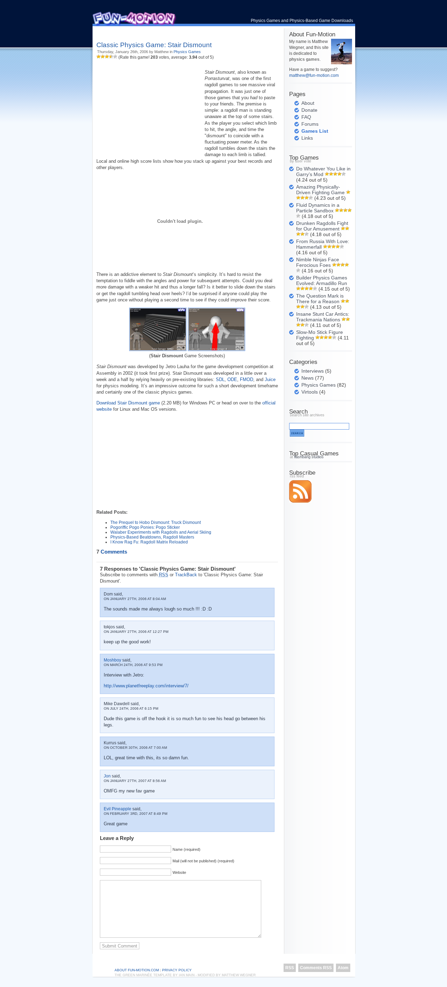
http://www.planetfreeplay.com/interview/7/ (146, 685)
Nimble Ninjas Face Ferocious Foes (317, 262)
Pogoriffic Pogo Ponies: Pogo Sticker (145, 527)
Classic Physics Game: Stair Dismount (154, 45)
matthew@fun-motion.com (314, 75)
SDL (220, 379)
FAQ (306, 117)
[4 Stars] (111, 56)
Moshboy (112, 660)
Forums (309, 124)
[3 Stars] (107, 56)
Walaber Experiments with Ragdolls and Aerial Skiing (160, 532)
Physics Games (187, 52)
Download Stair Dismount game (128, 402)
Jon (107, 776)
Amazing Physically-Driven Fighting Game (320, 189)
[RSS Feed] (300, 501)
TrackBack (186, 574)
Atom (343, 967)
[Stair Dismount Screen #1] (157, 349)
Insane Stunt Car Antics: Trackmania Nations (322, 316)
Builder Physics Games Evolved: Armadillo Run (321, 280)
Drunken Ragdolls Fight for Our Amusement (322, 226)
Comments (111, 552)
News (307, 378)
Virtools (309, 392)
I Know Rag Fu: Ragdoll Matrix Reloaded (149, 542)
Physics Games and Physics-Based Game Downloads (302, 20)
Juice (270, 379)
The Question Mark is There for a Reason (320, 298)
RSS (289, 967)
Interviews (312, 371)
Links (307, 138)
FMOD (246, 379)
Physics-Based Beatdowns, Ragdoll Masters (152, 537)
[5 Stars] (115, 56)
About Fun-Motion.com (137, 970)
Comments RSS (316, 967)
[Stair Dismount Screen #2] (216, 349)
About (307, 103)
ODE (232, 379)
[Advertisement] (178, 31)
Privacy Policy (177, 970)
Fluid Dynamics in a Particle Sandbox (317, 207)
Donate (309, 110)
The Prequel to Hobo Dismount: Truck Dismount (155, 522)
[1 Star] (98, 56)
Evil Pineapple (117, 808)
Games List (314, 131)
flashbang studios (309, 457)
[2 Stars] (103, 56)
